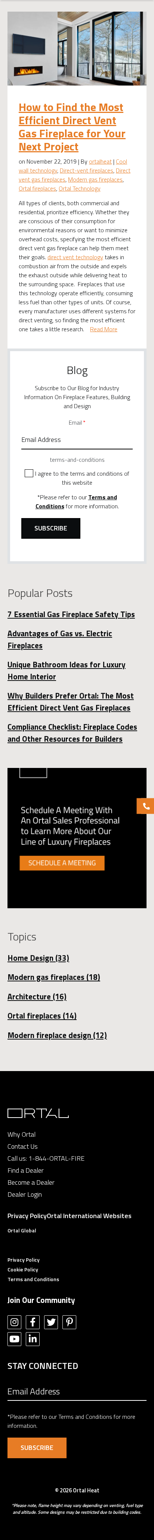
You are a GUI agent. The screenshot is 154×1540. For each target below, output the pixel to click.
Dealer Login (24, 1194)
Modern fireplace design (57, 1035)
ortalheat (100, 161)
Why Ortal (21, 1134)
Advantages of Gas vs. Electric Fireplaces (59, 639)
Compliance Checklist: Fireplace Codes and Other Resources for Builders (72, 733)
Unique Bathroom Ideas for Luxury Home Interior (66, 670)
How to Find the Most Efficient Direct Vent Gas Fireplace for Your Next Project (72, 126)
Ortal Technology (80, 188)
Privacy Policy (27, 1216)
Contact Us (22, 1146)
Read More (103, 329)
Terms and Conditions (33, 1279)
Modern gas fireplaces (95, 179)
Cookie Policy (22, 1269)
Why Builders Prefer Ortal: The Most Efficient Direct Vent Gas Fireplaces (70, 702)
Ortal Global (21, 1230)
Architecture (37, 996)
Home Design (38, 958)
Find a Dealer (25, 1170)
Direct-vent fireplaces (86, 170)
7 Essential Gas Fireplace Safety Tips (71, 614)
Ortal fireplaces (37, 188)
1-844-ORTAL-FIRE (56, 1158)
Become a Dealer (31, 1182)
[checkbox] (77, 477)
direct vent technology (75, 256)
